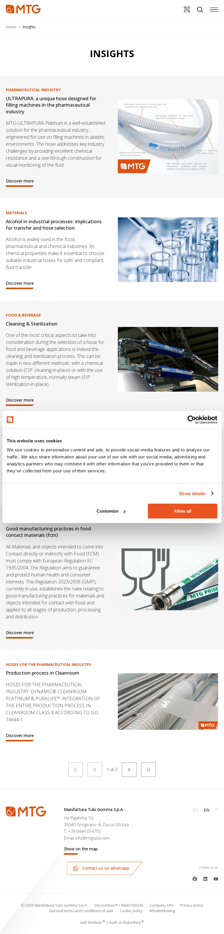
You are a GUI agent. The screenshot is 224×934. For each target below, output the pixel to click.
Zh (195, 810)
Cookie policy (131, 910)
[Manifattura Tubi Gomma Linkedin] (205, 878)
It (216, 810)
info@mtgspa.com (92, 838)
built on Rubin (126, 922)
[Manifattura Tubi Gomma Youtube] (216, 878)
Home (11, 26)
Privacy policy (191, 905)
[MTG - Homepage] (23, 9)
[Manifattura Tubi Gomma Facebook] (194, 878)
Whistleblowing (162, 910)
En (206, 810)
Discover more (20, 181)
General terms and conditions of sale (81, 910)
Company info (162, 905)
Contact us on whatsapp (105, 868)
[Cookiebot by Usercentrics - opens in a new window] (191, 419)
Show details (192, 493)
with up (92, 922)
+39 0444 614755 (84, 831)
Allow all (182, 511)
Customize (107, 511)
